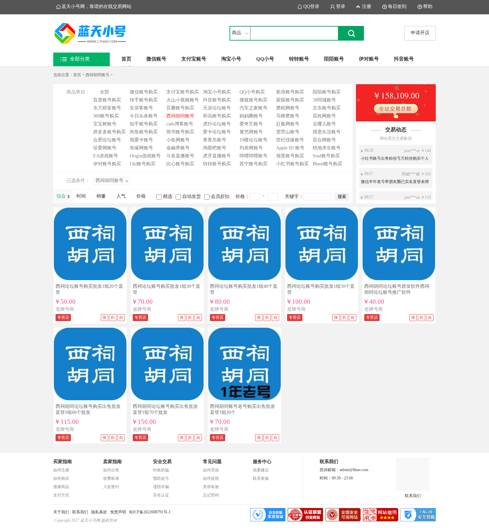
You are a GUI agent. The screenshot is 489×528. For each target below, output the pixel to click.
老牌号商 (65, 309)
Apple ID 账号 (290, 147)
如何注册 (61, 470)
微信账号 (156, 59)
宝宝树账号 (104, 123)
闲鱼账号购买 (144, 131)
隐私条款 (99, 512)
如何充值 (211, 470)
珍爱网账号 (104, 147)
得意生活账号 (327, 131)
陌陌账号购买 (327, 91)
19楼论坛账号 (253, 139)
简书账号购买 (180, 131)
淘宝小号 (231, 59)
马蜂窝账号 (287, 115)
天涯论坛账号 (217, 107)
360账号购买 (106, 115)
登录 (340, 6)
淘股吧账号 (214, 147)
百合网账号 (324, 139)
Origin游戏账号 (145, 155)
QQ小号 (265, 59)
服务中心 (262, 461)
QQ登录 (311, 6)
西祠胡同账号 (97, 75)
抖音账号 (404, 59)
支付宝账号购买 (182, 91)
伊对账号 (369, 59)
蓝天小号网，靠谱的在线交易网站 (96, 6)
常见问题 (212, 461)
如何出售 (111, 470)
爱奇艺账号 (251, 123)
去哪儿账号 (324, 123)
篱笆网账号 (251, 131)
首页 (126, 59)
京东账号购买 (327, 107)
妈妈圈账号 (251, 115)
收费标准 (111, 478)
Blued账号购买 (327, 163)
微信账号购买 (144, 91)
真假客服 (211, 486)
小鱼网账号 (178, 139)
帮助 (427, 6)
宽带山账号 (287, 131)
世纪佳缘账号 (290, 139)
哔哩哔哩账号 (253, 155)
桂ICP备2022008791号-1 (150, 512)
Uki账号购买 (142, 163)
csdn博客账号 (179, 123)
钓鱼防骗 (161, 470)
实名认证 (161, 495)
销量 (101, 196)
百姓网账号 (324, 115)
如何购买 (61, 478)
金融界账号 (178, 147)
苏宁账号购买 (253, 163)
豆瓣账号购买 (180, 107)
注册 (366, 6)
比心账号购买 (180, 163)
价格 (141, 196)
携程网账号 (287, 107)
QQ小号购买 (252, 91)
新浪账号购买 (290, 91)
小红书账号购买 (292, 163)
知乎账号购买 (144, 123)
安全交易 (162, 461)
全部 (104, 91)
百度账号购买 (107, 99)
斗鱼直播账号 (180, 155)
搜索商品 (61, 486)
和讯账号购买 (217, 115)
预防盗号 (161, 478)
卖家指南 (112, 461)
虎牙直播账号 (217, 155)
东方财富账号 (107, 107)
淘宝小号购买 (217, 91)
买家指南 (62, 461)
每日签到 (397, 6)
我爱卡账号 (141, 139)
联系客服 (261, 478)
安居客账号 (141, 107)
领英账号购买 (290, 155)
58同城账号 (324, 99)
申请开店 (420, 32)
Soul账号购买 (326, 155)
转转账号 (299, 59)
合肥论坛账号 (107, 139)
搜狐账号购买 (253, 99)
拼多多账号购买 (109, 131)
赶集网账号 (287, 123)
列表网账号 (251, 147)
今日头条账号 (144, 115)
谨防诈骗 (161, 486)
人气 (121, 196)
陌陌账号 (334, 59)
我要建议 (261, 470)
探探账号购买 (290, 99)
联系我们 (413, 495)
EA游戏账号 (105, 155)
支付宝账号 (193, 59)
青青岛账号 (214, 139)
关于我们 (61, 512)
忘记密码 (211, 495)
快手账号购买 (144, 99)
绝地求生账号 (327, 147)
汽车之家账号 (253, 107)
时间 (81, 196)
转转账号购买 (217, 163)
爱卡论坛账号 (217, 131)
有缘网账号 (141, 147)
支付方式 (61, 495)
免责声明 (118, 512)
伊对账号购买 (107, 163)
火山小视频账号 (182, 99)
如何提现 (211, 478)
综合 (61, 196)
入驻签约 (111, 486)
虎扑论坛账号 (217, 123)
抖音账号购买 (217, 99)
